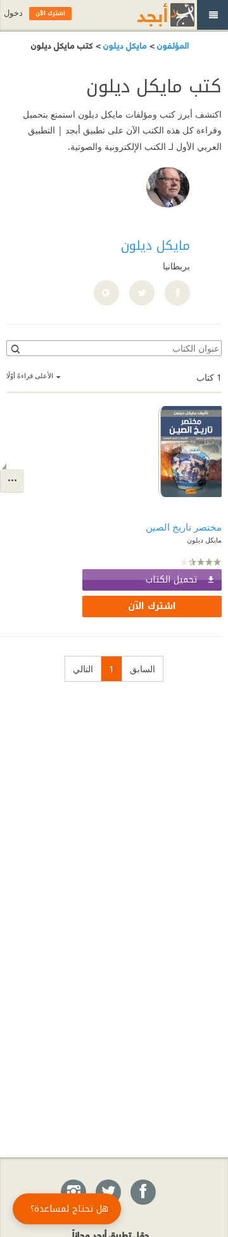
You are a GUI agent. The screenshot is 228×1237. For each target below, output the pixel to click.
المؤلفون (172, 44)
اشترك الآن (152, 606)
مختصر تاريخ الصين (184, 526)
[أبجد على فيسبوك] (142, 1192)
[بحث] (15, 348)
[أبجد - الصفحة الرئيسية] (150, 15)
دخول (13, 13)
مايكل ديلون (124, 44)
